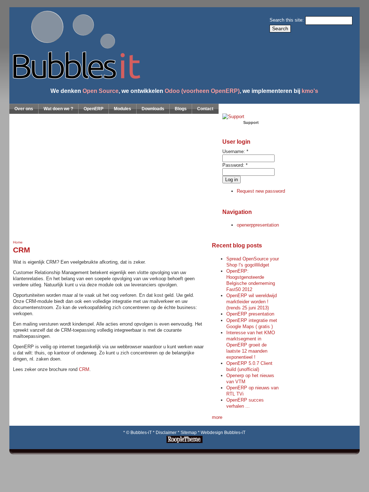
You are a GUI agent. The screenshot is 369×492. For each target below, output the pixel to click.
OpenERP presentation (250, 314)
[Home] (74, 77)
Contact (205, 108)
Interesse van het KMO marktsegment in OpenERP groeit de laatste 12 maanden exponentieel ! (250, 345)
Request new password (261, 191)
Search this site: (287, 20)
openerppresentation (258, 225)
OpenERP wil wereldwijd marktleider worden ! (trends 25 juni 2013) (251, 301)
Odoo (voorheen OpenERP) (202, 91)
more (217, 417)
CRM (84, 369)
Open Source (101, 91)
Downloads (153, 108)
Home (18, 242)
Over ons (23, 108)
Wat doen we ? (58, 108)
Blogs (181, 108)
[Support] (233, 116)
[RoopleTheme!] (184, 441)
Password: (235, 165)
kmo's (310, 91)
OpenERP (93, 108)
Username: (235, 151)
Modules (122, 108)
